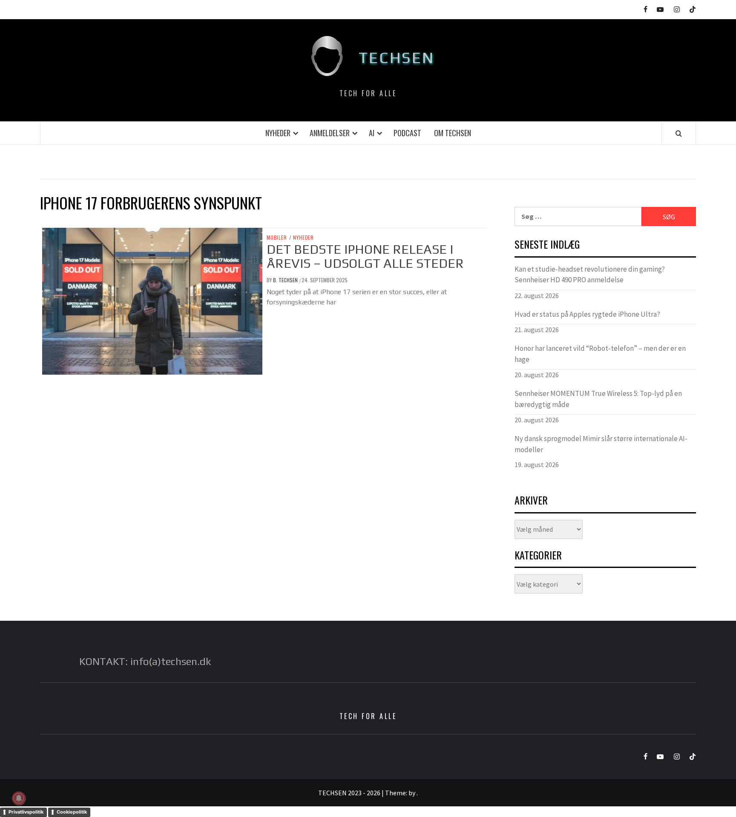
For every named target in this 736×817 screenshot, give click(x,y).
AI (371, 132)
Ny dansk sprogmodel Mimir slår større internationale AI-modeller (601, 444)
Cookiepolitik (72, 812)
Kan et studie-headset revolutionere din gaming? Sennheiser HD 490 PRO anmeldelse (590, 274)
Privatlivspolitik (26, 812)
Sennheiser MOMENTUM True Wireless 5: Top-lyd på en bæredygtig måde (598, 399)
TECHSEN (397, 57)
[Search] (679, 133)
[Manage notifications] (19, 798)
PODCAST (407, 132)
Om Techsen (452, 132)
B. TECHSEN (286, 280)
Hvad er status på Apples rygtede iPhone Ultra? (587, 314)
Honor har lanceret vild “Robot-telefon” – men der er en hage (600, 354)
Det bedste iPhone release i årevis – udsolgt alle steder (365, 256)
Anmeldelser (330, 132)
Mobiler (277, 237)
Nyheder (277, 132)
